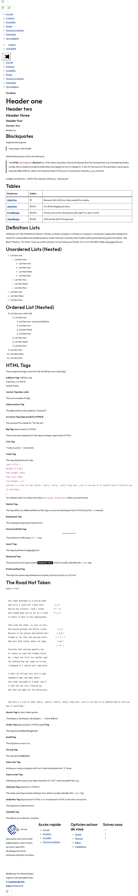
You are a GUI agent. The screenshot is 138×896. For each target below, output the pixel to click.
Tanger (78, 834)
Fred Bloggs (13, 212)
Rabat (78, 842)
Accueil (9, 14)
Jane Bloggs (13, 219)
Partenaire (11, 34)
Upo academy (12, 38)
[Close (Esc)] (135, 3)
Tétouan (79, 838)
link (28, 398)
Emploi (9, 26)
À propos (10, 18)
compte (12, 44)
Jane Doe (12, 206)
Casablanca (80, 846)
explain (111, 242)
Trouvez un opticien (15, 30)
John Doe (12, 200)
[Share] (129, 3)
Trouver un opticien (51, 842)
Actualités (10, 22)
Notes (58, 166)
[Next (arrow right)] (133, 448)
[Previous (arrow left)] (4, 448)
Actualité (47, 838)
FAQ (63, 371)
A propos (47, 834)
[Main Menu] (6, 56)
